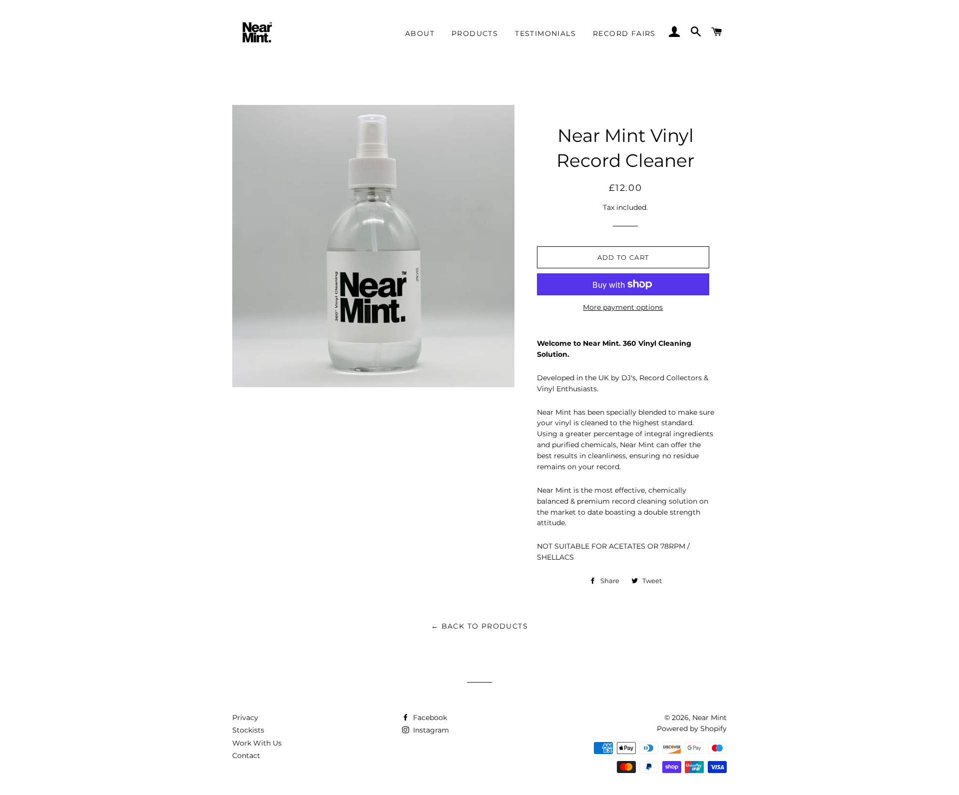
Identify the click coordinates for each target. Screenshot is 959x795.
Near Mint (709, 717)
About (420, 33)
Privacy (245, 717)
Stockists (248, 730)
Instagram (430, 730)
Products (475, 33)
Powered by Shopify (692, 728)
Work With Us (257, 743)
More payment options (623, 307)
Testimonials (545, 33)
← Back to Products (479, 626)
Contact (246, 755)
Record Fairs (624, 33)
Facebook (429, 717)
